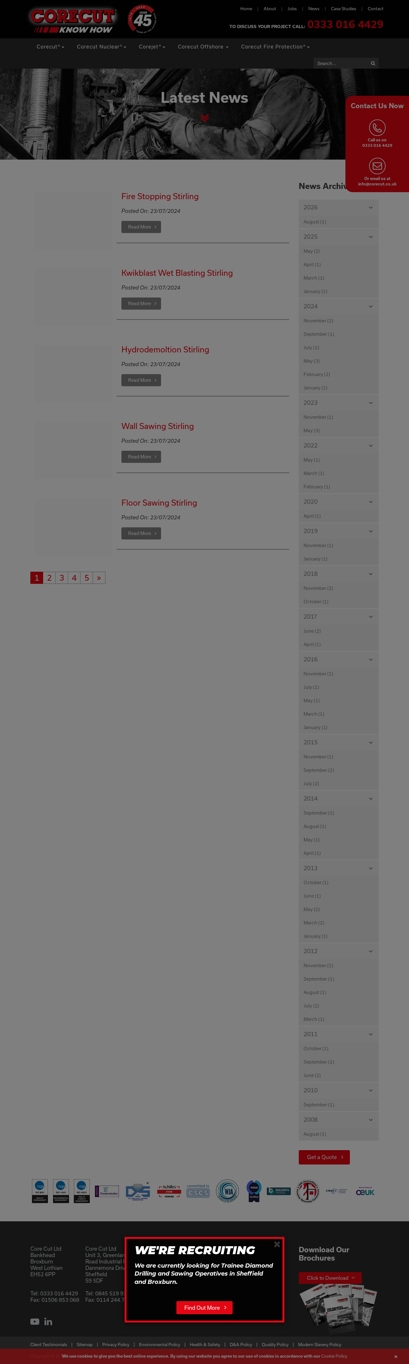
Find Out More (202, 1308)
